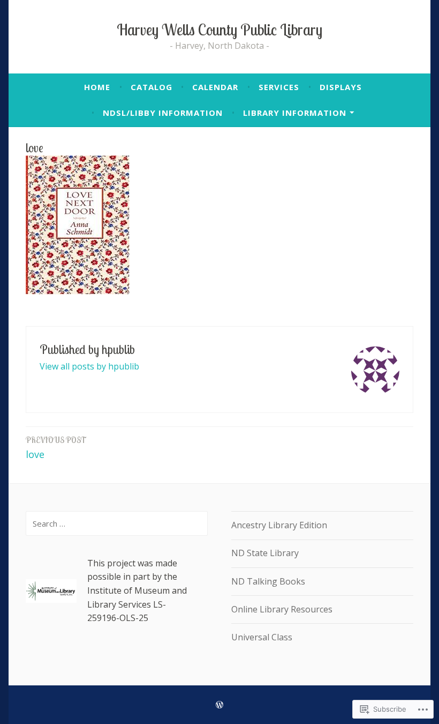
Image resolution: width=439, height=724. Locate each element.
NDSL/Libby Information (163, 112)
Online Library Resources (281, 609)
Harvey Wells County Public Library (219, 29)
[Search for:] (117, 523)
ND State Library (265, 553)
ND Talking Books (268, 581)
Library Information (294, 112)
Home (97, 87)
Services (279, 87)
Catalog (151, 87)
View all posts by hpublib (89, 366)
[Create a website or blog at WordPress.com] (219, 704)
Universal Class (261, 637)
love (56, 448)
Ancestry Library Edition (279, 525)
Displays (341, 87)
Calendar (215, 87)
